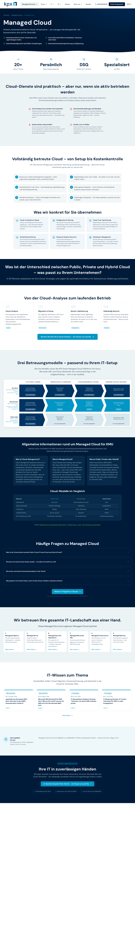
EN (130, 4)
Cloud (43, 4)
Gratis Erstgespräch (116, 4)
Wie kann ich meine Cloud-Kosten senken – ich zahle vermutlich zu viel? (31, 562)
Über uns (77, 4)
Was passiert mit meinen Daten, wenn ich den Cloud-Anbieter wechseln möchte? (34, 581)
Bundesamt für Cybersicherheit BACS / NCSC (53, 525)
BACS (102, 477)
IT (51, 4)
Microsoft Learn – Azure (74, 525)
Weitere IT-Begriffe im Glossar (66, 591)
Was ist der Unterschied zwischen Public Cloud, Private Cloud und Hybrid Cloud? (34, 552)
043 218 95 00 (102, 4)
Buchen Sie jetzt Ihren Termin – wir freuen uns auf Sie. (67, 784)
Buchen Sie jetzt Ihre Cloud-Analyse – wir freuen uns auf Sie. (66, 337)
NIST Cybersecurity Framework (91, 525)
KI (58, 4)
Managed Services (28, 4)
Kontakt (88, 4)
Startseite (6, 15)
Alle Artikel (66, 715)
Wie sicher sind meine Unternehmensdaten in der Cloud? (25, 571)
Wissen (67, 4)
